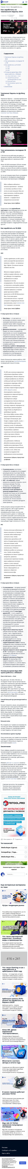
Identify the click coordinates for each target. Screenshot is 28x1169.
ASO (9, 67)
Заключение (8, 86)
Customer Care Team (11, 779)
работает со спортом (12, 763)
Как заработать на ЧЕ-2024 (13, 65)
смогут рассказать (12, 692)
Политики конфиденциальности (8, 1166)
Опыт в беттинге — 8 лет (14, 76)
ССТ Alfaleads (13, 655)
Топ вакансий (6, 843)
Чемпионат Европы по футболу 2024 (14, 58)
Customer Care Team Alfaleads (9, 113)
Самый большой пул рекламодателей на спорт (15, 78)
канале (14, 743)
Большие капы (12, 81)
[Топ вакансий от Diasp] (26, 847)
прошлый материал (20, 361)
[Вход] (23, 2)
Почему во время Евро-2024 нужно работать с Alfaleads (13, 73)
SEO (9, 68)
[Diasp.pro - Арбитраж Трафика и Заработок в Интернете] (4, 1)
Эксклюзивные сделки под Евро (15, 84)
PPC (9, 70)
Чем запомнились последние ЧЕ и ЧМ (14, 62)
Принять (22, 1162)
